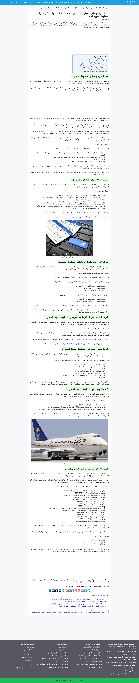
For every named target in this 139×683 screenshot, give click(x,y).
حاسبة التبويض (63, 647)
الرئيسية (90, 2)
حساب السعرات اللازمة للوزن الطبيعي (90, 653)
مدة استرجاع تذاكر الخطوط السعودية (97, 59)
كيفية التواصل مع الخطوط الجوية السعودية (96, 69)
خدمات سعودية (90, 610)
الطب (11, 2)
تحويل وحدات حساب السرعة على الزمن (89, 658)
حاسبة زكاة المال (97, 650)
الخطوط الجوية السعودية (85, 612)
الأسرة (18, 2)
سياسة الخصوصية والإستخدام (25, 667)
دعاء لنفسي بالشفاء (28, 657)
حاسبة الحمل (64, 650)
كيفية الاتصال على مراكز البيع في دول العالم (95, 71)
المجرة (108, 7)
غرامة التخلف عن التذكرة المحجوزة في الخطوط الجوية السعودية (90, 65)
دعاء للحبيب (30, 647)
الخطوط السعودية (73, 612)
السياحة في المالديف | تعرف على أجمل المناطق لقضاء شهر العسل (76, 217)
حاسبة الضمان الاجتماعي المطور (92, 647)
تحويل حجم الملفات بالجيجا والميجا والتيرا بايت (122, 674)
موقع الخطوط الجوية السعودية (92, 195)
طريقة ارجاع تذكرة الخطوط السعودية (97, 61)
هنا (59, 405)
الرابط (87, 527)
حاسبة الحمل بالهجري (61, 644)
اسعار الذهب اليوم (28, 650)
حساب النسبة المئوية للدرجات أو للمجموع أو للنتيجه (52, 664)
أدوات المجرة (83, 2)
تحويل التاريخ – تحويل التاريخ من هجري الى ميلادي (121, 662)
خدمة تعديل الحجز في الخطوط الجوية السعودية (95, 67)
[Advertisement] (69, 41)
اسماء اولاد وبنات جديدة (27, 654)
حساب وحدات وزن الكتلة (94, 667)
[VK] (69, 590)
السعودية (66, 612)
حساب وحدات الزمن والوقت (93, 661)
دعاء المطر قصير (29, 660)
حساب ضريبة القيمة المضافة (59, 655)
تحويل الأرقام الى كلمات (128, 668)
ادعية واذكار (73, 2)
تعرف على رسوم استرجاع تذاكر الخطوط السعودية (94, 63)
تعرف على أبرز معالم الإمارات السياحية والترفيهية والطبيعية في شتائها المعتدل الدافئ (67, 344)
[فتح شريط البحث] (5, 2)
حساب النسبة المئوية (62, 661)
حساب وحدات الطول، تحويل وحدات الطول (89, 664)
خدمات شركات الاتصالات (62, 2)
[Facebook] (88, 590)
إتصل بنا (31, 665)
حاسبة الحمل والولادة (27, 644)
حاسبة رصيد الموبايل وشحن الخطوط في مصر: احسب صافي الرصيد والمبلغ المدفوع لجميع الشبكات (122, 646)
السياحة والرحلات (48, 2)
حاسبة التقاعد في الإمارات (94, 644)
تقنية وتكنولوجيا (27, 2)
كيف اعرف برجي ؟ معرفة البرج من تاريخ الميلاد (121, 651)
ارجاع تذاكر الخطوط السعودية (99, 612)
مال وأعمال (37, 2)
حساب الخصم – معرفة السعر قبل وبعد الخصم (54, 658)
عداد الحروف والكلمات (129, 671)
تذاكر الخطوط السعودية (57, 612)
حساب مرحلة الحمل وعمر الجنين (58, 653)
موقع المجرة (72, 680)
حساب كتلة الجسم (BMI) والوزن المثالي (90, 655)
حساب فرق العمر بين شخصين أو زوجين (124, 665)
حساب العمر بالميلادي (129, 654)
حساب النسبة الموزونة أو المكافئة (58, 667)
